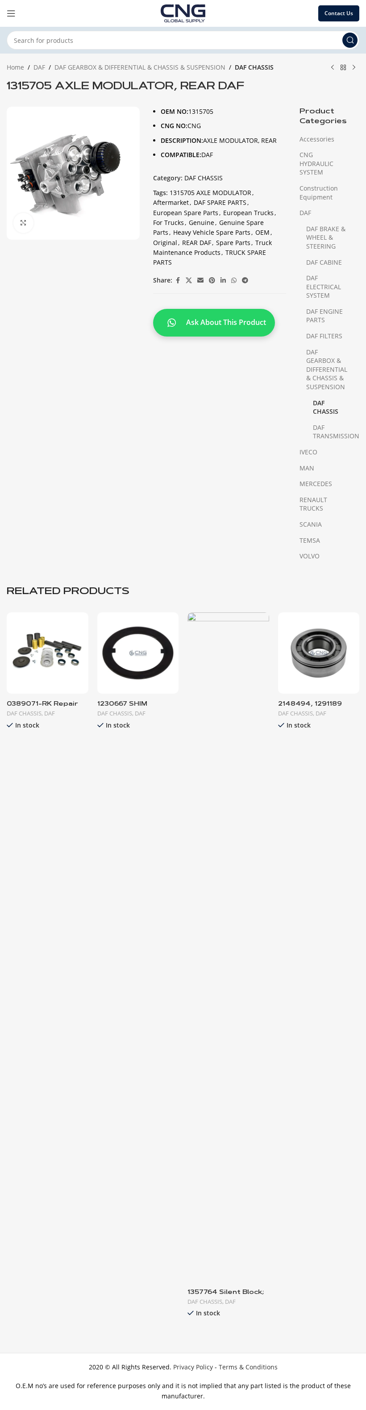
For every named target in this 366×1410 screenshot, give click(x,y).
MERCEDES (315, 483)
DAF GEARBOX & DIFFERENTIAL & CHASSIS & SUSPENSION (139, 67)
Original (165, 242)
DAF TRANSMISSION (330, 432)
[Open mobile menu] (11, 13)
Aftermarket (171, 202)
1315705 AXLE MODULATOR (210, 192)
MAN (306, 468)
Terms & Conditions (248, 1367)
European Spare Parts (185, 212)
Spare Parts (233, 242)
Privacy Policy (193, 1367)
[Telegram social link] (245, 281)
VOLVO (309, 556)
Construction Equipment (318, 192)
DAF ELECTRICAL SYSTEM (323, 286)
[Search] (350, 40)
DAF (39, 67)
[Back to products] (343, 67)
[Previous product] (332, 67)
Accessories (316, 139)
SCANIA (310, 524)
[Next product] (354, 67)
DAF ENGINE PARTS (324, 315)
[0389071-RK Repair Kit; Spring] (47, 653)
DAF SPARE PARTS (220, 202)
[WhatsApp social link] (234, 281)
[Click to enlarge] (23, 223)
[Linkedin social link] (223, 281)
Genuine (201, 222)
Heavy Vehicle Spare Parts (211, 232)
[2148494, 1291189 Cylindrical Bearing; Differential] (319, 653)
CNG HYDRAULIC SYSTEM (316, 163)
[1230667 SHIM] (138, 653)
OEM (262, 232)
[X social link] (189, 281)
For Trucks (168, 222)
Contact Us (338, 13)
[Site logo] (183, 12)
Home (15, 67)
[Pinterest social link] (212, 281)
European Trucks (248, 212)
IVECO (308, 452)
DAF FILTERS (324, 336)
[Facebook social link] (177, 281)
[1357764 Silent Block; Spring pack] (228, 947)
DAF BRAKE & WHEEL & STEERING (325, 237)
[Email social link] (200, 281)
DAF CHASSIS (254, 67)
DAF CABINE (324, 262)
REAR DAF (196, 242)
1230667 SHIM (122, 704)
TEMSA (309, 540)
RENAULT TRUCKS (313, 504)
